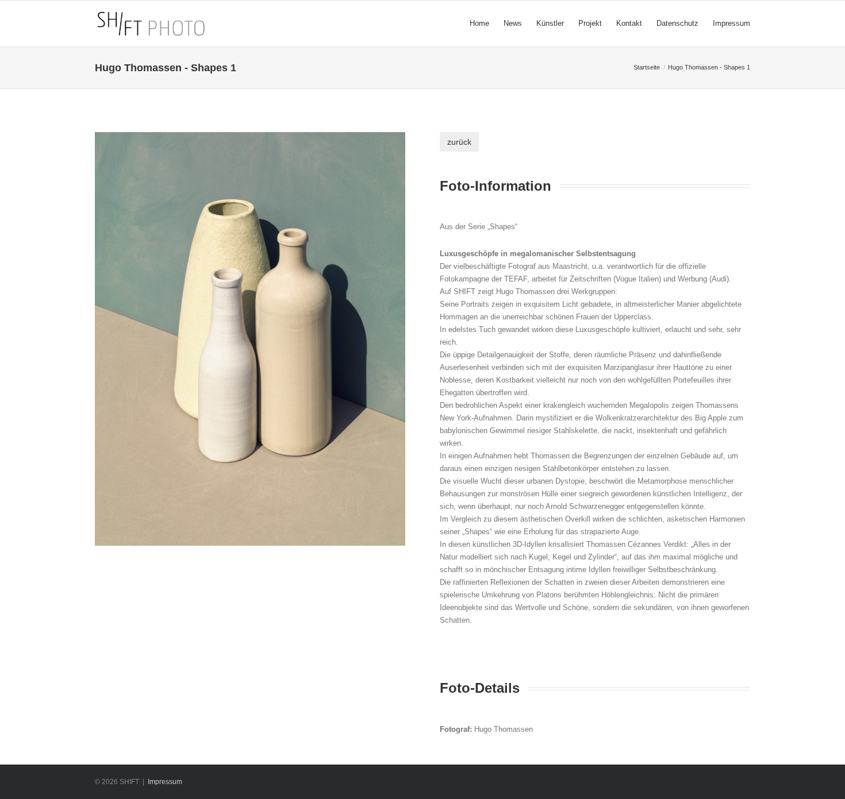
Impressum (165, 782)
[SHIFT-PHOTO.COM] (209, 24)
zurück (459, 141)
